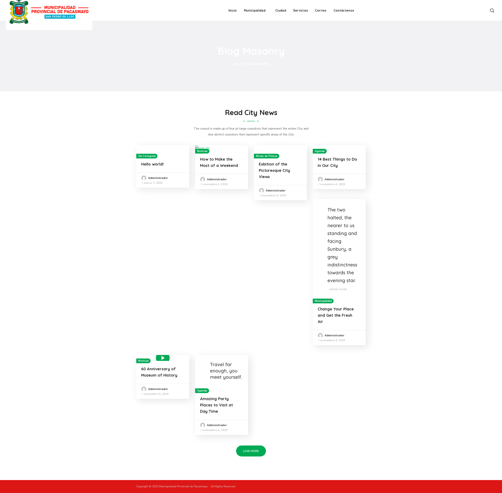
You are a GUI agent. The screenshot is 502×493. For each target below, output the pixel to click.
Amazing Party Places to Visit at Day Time (216, 405)
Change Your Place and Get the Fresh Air (336, 315)
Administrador (158, 178)
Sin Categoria (147, 156)
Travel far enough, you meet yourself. (226, 370)
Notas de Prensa (266, 156)
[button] (492, 10)
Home (238, 64)
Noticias (202, 151)
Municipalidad (323, 301)
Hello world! (152, 164)
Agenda (320, 151)
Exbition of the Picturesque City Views (274, 170)
